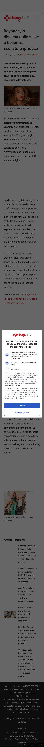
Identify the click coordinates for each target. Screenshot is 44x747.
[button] (22, 369)
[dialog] (22, 374)
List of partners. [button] (14, 385)
